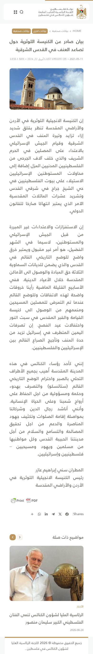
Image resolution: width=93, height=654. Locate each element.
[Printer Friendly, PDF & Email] (24, 500)
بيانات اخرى (39, 31)
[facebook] (67, 514)
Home (77, 31)
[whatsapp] (39, 514)
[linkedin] (46, 514)
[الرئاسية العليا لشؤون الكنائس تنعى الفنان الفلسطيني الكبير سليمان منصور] (46, 573)
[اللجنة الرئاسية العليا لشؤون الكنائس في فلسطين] (62, 12)
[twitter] (60, 514)
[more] (32, 514)
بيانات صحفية (60, 31)
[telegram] (53, 514)
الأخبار (80, 607)
